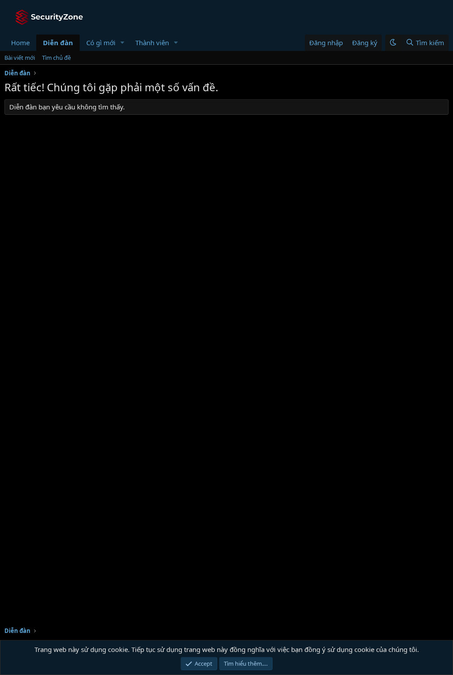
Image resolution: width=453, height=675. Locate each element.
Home (20, 42)
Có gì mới (100, 42)
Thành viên (152, 42)
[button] (122, 43)
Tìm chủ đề (56, 58)
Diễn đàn (58, 42)
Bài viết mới (19, 58)
